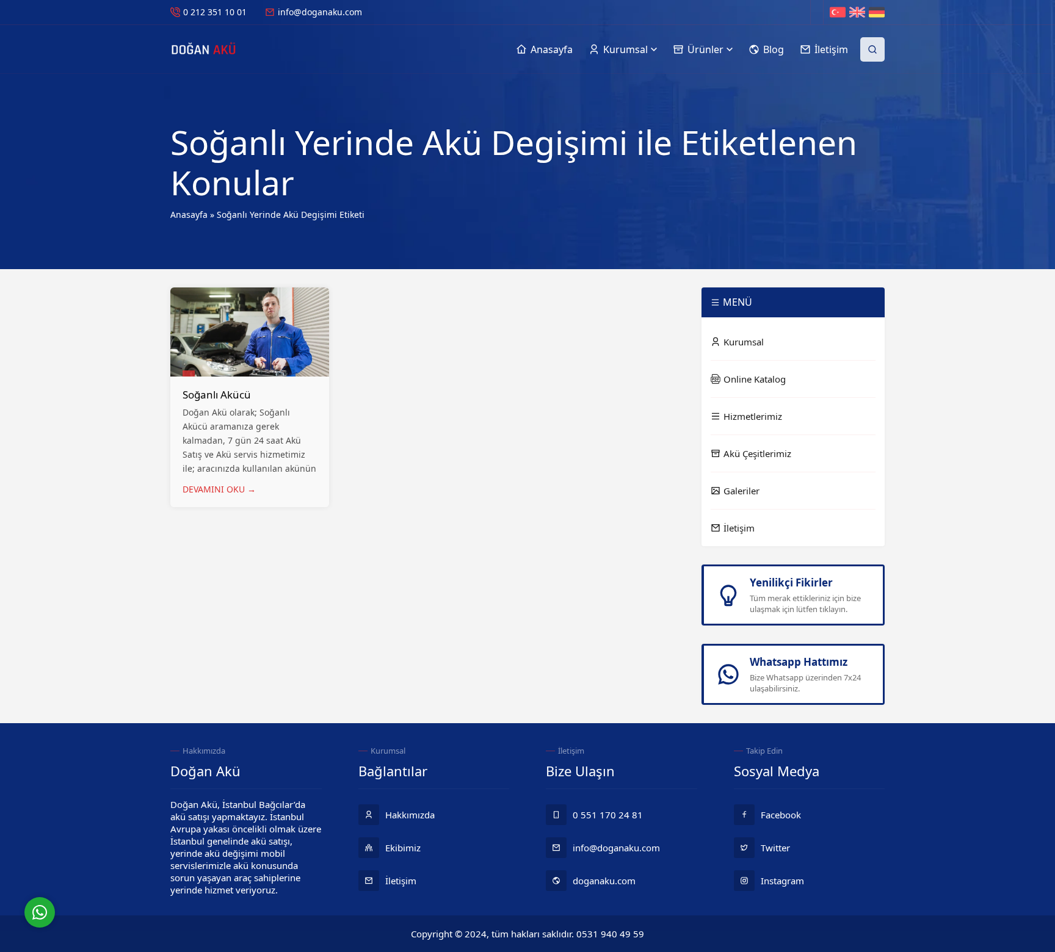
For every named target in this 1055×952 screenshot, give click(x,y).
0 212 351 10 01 (215, 12)
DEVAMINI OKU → (219, 489)
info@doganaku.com (320, 12)
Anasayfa (189, 214)
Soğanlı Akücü (217, 395)
